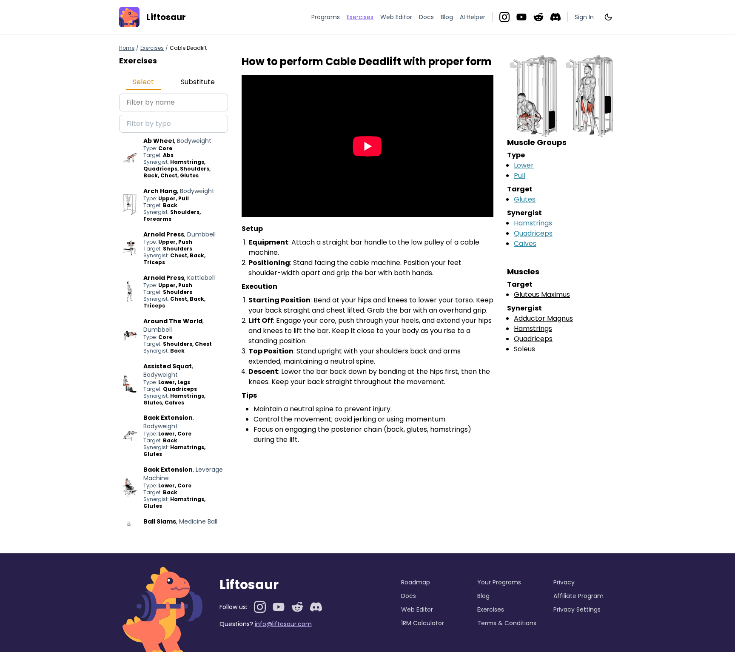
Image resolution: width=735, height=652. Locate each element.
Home (126, 47)
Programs (325, 17)
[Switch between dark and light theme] (608, 17)
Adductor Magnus (543, 318)
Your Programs (499, 582)
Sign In (584, 17)
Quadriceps (533, 233)
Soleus (524, 349)
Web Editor (396, 17)
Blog (447, 17)
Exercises (152, 47)
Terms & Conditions (506, 623)
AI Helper (472, 17)
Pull (519, 175)
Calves (525, 243)
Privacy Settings (577, 609)
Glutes (525, 199)
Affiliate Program (578, 596)
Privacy (564, 582)
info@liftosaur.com (283, 624)
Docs (426, 17)
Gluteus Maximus (542, 294)
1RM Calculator (422, 623)
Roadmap (415, 582)
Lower (524, 165)
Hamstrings (533, 223)
